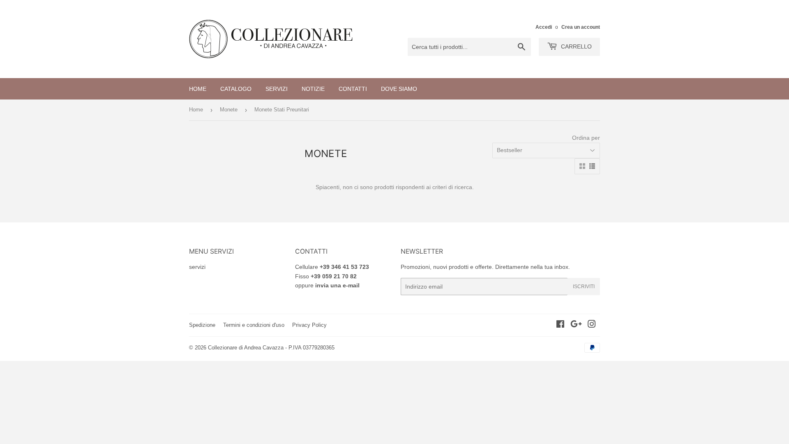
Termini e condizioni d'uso (253, 325)
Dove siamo (399, 89)
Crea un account (580, 27)
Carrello (575, 46)
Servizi (276, 89)
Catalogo (235, 89)
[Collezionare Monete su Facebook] (560, 325)
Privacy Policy (309, 325)
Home (197, 89)
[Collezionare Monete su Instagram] (592, 325)
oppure (327, 285)
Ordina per (586, 137)
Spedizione (202, 325)
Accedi (543, 27)
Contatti (353, 89)
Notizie (313, 89)
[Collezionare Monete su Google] (576, 325)
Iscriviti (584, 286)
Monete (229, 109)
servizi (197, 267)
